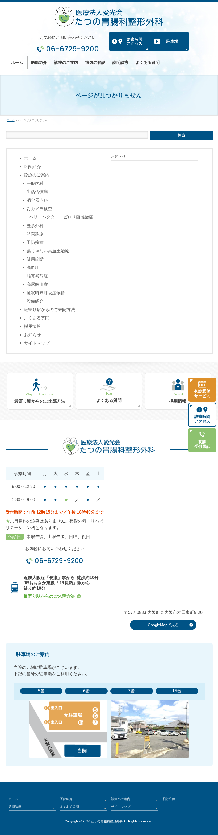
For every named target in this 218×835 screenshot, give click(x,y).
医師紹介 (32, 166)
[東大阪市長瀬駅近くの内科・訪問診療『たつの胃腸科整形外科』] (109, 17)
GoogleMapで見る (163, 625)
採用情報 (32, 326)
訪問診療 (35, 234)
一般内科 (35, 183)
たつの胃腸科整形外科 (107, 821)
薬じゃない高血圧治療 (48, 251)
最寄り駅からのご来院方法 (49, 309)
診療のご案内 (36, 175)
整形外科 (35, 225)
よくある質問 (36, 318)
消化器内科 (37, 200)
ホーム (30, 158)
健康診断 (35, 259)
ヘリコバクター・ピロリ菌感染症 (61, 217)
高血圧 (33, 267)
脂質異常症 (37, 276)
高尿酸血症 (37, 284)
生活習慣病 (37, 191)
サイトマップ (36, 343)
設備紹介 (35, 301)
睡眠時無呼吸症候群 (46, 293)
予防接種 (35, 242)
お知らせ (32, 335)
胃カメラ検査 (39, 208)
